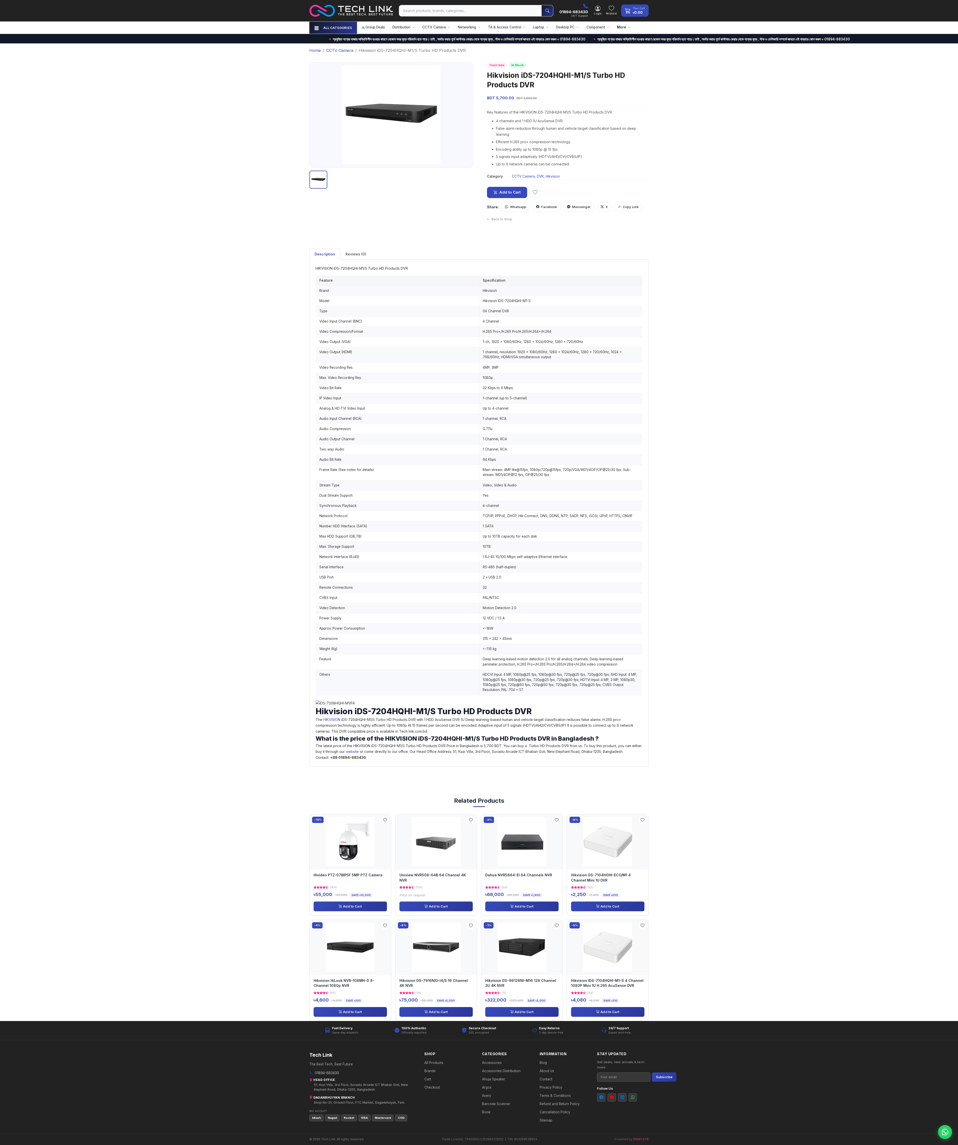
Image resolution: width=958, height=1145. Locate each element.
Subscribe (664, 1077)
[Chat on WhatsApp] (945, 1132)
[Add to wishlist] (535, 192)
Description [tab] (325, 254)
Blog (543, 1063)
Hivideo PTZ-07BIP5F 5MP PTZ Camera (348, 875)
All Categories (337, 28)
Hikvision (553, 176)
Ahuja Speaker (493, 1079)
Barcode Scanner (496, 1104)
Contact (546, 1079)
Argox (486, 1087)
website (352, 751)
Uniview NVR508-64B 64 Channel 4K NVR (432, 877)
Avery (486, 1096)
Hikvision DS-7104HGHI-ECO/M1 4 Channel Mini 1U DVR (601, 877)
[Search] (547, 10)
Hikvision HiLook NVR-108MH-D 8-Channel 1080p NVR (344, 983)
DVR (540, 176)
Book (486, 1112)
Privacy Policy (551, 1087)
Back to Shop (501, 219)
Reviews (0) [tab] (356, 254)
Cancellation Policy (555, 1112)
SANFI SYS (641, 1139)
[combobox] (470, 10)
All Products (433, 1063)
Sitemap (546, 1120)
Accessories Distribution (501, 1071)
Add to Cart (510, 192)
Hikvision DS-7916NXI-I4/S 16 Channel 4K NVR (433, 983)
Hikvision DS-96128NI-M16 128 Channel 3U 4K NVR (520, 983)
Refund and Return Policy (560, 1104)
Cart (427, 1079)
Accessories (492, 1063)
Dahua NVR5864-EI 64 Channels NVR (518, 875)
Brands (430, 1071)
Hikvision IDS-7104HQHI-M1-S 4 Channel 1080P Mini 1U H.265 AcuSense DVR (607, 983)
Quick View (352, 841)
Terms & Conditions (555, 1096)
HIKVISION (331, 719)
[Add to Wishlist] (385, 820)
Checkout (432, 1087)
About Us (547, 1071)
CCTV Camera (523, 176)
